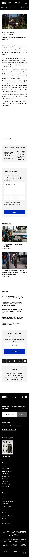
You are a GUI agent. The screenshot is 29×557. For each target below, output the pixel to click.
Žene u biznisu (6, 468)
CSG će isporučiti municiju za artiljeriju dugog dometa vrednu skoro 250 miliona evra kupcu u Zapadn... (14, 272)
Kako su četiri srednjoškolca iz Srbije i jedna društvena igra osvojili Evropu (12, 318)
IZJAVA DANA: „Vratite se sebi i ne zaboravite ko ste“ (11, 323)
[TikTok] (19, 361)
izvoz (17, 148)
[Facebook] (14, 361)
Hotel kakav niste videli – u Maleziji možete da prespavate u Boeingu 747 (12, 297)
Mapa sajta (5, 521)
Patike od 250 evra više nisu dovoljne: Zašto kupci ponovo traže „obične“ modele (12, 311)
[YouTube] (24, 361)
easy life (7, 375)
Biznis (15, 7)
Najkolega (4, 466)
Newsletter (5, 503)
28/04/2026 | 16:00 (6, 248)
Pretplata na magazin (8, 501)
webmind (19, 379)
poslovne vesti (13, 377)
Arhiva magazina (6, 506)
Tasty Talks (5, 479)
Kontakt (4, 518)
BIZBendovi (5, 481)
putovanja (21, 377)
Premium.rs (14, 539)
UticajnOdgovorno (7, 471)
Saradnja (4, 496)
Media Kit (4, 498)
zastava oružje (9, 148)
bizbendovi (19, 373)
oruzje (23, 148)
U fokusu (9, 7)
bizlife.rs (10, 541)
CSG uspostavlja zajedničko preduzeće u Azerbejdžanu (14, 245)
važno (8, 379)
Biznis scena (5, 32)
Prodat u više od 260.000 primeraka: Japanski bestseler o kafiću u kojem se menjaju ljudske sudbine (13, 303)
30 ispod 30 (9, 373)
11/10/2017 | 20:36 (6, 34)
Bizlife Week (5, 486)
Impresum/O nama (7, 516)
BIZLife (14, 32)
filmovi (12, 375)
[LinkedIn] (9, 361)
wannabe (13, 379)
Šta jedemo (5, 473)
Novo (2, 7)
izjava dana (20, 375)
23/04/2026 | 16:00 (6, 276)
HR (15, 375)
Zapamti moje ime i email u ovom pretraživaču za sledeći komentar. (13, 205)
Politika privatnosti (7, 523)
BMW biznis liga (6, 484)
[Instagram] (4, 361)
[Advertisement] (14, 122)
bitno (14, 373)
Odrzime (7, 377)
